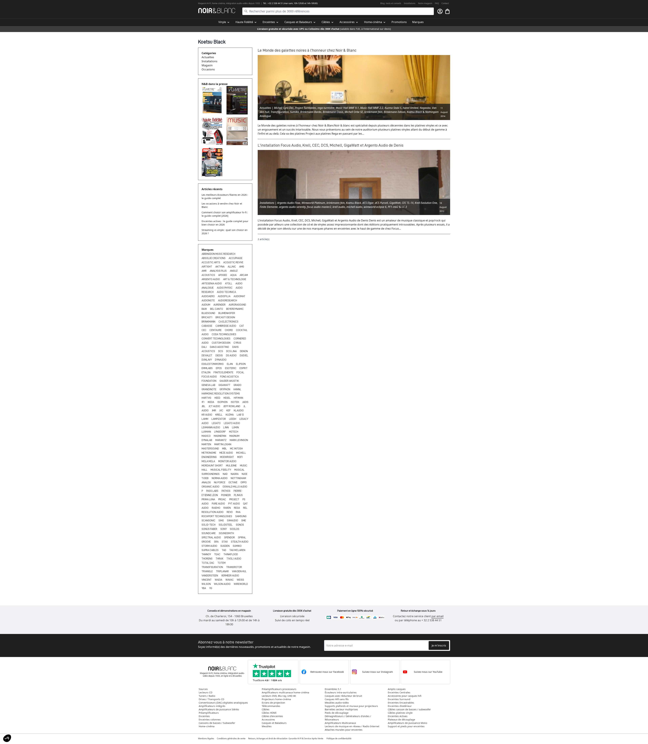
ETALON (206, 372)
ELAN (230, 364)
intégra (229, 3)
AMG (241, 266)
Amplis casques (397, 689)
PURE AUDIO (218, 503)
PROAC (222, 499)
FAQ (437, 3)
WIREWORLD (241, 584)
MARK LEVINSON (239, 440)
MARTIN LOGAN (222, 444)
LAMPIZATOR (218, 419)
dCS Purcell (381, 203)
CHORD (229, 330)
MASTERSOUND (210, 448)
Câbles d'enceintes (272, 716)
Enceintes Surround (399, 699)
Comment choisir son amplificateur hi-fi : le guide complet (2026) (225, 214)
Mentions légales (206, 738)
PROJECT (234, 499)
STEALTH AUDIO (239, 541)
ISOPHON (222, 402)
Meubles (267, 726)
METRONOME (209, 452)
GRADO (237, 385)
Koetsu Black (414, 112)
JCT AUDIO (215, 406)
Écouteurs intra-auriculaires (341, 692)
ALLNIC (232, 266)
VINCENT (207, 579)
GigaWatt (394, 203)
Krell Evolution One (426, 203)
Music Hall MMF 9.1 (347, 108)
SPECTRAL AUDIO (211, 537)
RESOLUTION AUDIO (213, 512)
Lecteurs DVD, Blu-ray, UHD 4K (279, 695)
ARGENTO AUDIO (211, 279)
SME (243, 520)
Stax (225, 541)
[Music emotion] (238, 131)
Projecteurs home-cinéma (276, 699)
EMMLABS (207, 368)
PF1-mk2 (393, 207)
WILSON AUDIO (222, 584)
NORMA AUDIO (220, 478)
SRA (216, 541)
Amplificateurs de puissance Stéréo (219, 709)
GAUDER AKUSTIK (229, 381)
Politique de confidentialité (339, 738)
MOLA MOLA (208, 461)
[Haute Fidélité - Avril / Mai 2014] (213, 131)
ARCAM (244, 275)
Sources (203, 689)
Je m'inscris (439, 645)
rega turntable (325, 108)
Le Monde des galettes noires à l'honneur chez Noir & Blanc (307, 50)
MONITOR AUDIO (227, 461)
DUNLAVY (207, 359)
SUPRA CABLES (210, 550)
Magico (206, 436)
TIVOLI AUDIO (234, 558)
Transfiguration (280, 112)
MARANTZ (221, 440)
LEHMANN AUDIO (211, 427)
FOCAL (240, 372)
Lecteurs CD (205, 692)
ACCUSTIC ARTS (211, 262)
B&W (204, 309)
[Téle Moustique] (213, 162)
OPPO (244, 482)
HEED (217, 397)
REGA (237, 507)
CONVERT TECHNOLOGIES (216, 338)
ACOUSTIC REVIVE (233, 262)
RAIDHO (216, 507)
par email (437, 616)
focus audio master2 (319, 207)
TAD (224, 550)
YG (210, 588)
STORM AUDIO (210, 546)
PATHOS (226, 491)
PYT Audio (234, 503)
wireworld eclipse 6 (375, 207)
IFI (203, 402)
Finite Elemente (269, 207)
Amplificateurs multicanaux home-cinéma (285, 692)
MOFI (240, 457)
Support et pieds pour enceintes (406, 726)
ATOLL (229, 283)
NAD (225, 474)
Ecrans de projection (273, 702)
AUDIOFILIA (224, 296)
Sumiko (294, 112)
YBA (204, 588)
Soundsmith (226, 533)
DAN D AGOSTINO (220, 347)
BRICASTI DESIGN (225, 317)
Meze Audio (226, 452)
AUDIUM (206, 304)
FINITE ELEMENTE (224, 372)
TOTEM (221, 563)
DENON (244, 351)
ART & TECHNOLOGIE (234, 279)
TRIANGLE (207, 571)
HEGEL (227, 397)
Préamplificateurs (209, 712)
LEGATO (216, 423)
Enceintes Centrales (399, 692)
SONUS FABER (210, 529)
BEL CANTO (216, 309)
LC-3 (404, 207)
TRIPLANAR (222, 571)
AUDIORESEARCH (227, 300)
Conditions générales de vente (231, 738)
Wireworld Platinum (313, 203)
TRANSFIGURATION (212, 567)
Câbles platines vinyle (400, 712)
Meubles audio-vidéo (337, 702)
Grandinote (209, 389)
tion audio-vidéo (240, 3)
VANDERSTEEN (210, 575)
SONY (223, 529)
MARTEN (207, 444)
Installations (409, 3)
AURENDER (219, 304)
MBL (224, 448)
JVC (221, 410)
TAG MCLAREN (237, 550)
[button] (7, 738)
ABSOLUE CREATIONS (214, 258)
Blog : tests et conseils (390, 3)
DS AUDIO (231, 355)
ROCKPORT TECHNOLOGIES (217, 516)
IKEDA (211, 402)
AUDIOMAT (239, 296)
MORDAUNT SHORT (212, 465)
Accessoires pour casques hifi (404, 695)
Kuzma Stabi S (393, 108)
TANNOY (206, 554)
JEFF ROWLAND (232, 406)
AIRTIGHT (207, 266)
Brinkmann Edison (394, 112)
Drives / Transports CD (211, 699)
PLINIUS (238, 495)
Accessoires (268, 719)
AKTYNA (220, 266)
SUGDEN (225, 546)
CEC (204, 330)
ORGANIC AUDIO (211, 486)
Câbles (265, 709)
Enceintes (204, 716)
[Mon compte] (440, 11)
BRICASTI (207, 317)
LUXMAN (206, 431)
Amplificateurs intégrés (212, 706)
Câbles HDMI (269, 712)
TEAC (217, 554)
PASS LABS (212, 491)
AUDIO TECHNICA (226, 292)
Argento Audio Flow (288, 203)
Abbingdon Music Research (218, 254)
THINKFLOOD (230, 554)
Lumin (235, 427)
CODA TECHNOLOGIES (224, 334)
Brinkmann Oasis (333, 112)
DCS (220, 351)
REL (245, 507)
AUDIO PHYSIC (225, 287)
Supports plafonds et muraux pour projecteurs (351, 706)
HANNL (237, 389)
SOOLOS (234, 529)
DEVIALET (207, 355)
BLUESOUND (209, 313)
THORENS (207, 558)
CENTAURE (216, 330)
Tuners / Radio (207, 695)
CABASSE (207, 326)
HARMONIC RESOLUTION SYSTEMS (221, 393)
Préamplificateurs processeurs (279, 689)
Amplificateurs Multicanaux (340, 723)
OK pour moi (23, 727)
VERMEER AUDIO (230, 575)
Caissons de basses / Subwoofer (217, 723)
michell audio (354, 207)
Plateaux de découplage (401, 719)
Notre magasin (425, 3)
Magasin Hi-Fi (204, 3)
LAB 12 (240, 414)
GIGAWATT (225, 385)
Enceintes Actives (397, 716)
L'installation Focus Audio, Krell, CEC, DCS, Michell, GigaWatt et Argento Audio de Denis (330, 145)
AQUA (233, 275)
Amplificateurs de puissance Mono (407, 723)
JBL (204, 406)
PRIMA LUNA (208, 499)
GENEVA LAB (209, 385)
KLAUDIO (239, 410)
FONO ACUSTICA (229, 376)
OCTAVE (233, 482)
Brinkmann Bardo (310, 112)
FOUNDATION (209, 381)
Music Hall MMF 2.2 (371, 108)
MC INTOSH (236, 448)
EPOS (219, 368)
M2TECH (233, 431)
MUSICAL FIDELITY (221, 469)
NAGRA (235, 474)
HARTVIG (207, 397)
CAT (241, 326)
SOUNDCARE (209, 533)
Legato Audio (232, 423)
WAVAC (229, 579)
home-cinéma (218, 3)
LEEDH (233, 419)
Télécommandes (271, 706)
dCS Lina (231, 351)
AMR (204, 270)
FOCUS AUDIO (209, 376)
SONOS (240, 524)
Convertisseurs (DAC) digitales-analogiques (223, 702)
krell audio (339, 207)
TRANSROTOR (234, 567)
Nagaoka (425, 108)
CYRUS (237, 342)
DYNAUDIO (221, 359)
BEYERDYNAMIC (235, 309)
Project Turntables (305, 108)
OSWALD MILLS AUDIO (235, 486)
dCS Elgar (368, 203)
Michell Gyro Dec (284, 108)
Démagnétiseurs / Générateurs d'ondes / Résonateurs (348, 718)
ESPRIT (244, 368)
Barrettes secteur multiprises (341, 709)
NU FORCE (220, 482)
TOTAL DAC (208, 563)
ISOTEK (235, 402)
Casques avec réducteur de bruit (343, 695)
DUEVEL (244, 355)
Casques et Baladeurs (274, 723)
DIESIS (219, 355)
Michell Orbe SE (354, 112)
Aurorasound (237, 304)
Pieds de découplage (336, 712)
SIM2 (221, 520)
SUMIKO (237, 546)
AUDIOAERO (208, 296)
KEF (228, 410)
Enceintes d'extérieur (400, 706)
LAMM (205, 419)
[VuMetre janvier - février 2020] (213, 100)
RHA (238, 512)
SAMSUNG (240, 516)
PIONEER (226, 495)
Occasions (208, 69)
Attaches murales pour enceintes (343, 729)
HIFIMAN (238, 397)
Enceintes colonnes (210, 719)
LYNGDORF (220, 431)
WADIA (219, 579)
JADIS (245, 402)
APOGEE (223, 275)
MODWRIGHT (227, 457)
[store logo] (216, 10)
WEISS (240, 579)
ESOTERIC (231, 368)
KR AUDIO (207, 414)
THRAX (220, 558)
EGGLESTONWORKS (213, 364)
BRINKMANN (209, 321)
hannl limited (410, 108)
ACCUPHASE (235, 258)
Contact (445, 3)
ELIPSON (241, 364)
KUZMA (230, 414)
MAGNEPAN (220, 436)
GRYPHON (225, 389)
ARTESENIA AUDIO (212, 283)
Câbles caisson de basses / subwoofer (409, 709)
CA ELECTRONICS (228, 321)
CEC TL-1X (407, 203)
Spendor (229, 537)
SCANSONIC (209, 520)
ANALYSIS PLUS (218, 270)
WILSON (206, 584)
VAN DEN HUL (239, 571)
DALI (204, 347)
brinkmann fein (373, 112)
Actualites (208, 57)
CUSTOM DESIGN (221, 342)
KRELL (219, 414)
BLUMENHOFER (226, 313)
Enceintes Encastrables (401, 702)
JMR (214, 410)
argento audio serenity (292, 207)
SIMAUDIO (233, 520)
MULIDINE (231, 465)
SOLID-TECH (209, 524)
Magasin (207, 65)
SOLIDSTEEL (226, 524)
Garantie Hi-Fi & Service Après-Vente (306, 738)
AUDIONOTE (208, 300)
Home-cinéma (206, 726)
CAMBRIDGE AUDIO (226, 326)
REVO (230, 512)
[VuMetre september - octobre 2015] (238, 100)
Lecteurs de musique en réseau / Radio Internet (352, 726)
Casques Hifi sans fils (337, 699)
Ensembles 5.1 (333, 689)
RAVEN (227, 507)
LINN (226, 427)
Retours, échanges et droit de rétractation (268, 738)
